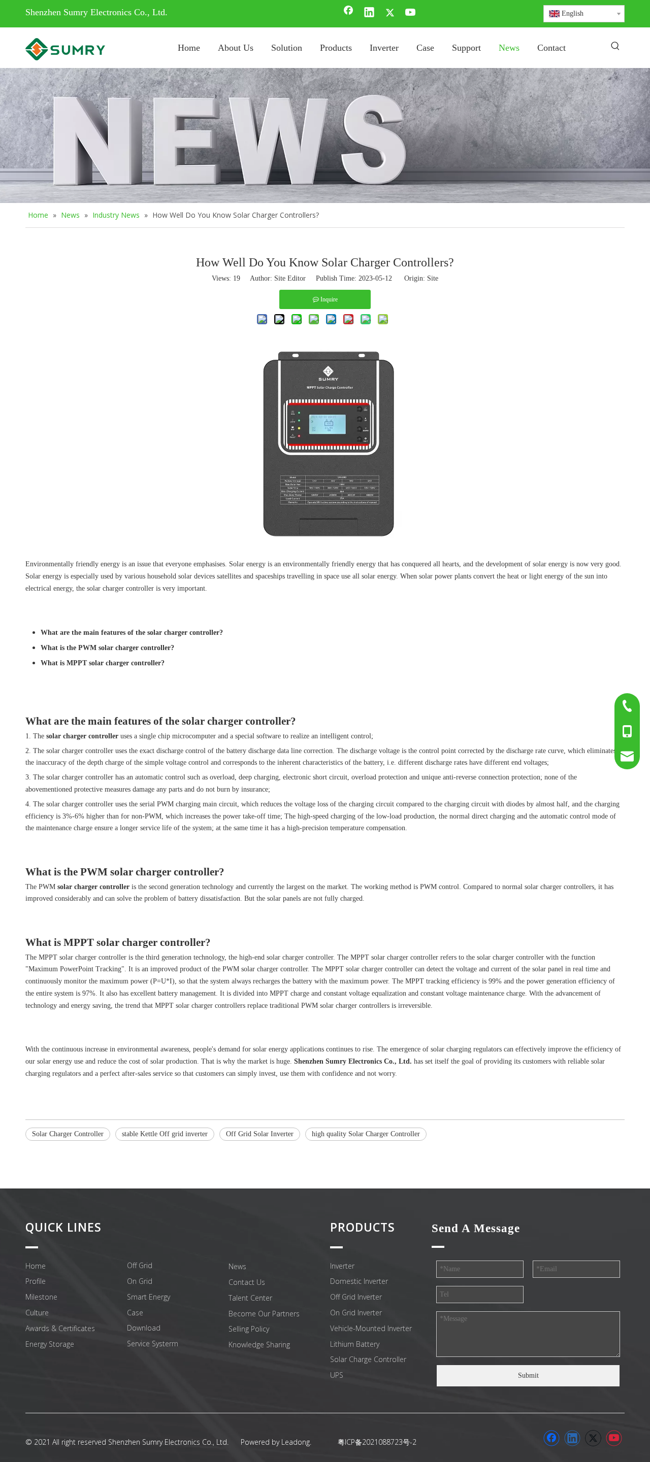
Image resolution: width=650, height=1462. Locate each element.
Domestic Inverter (359, 1281)
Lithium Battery (354, 1344)
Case (135, 1312)
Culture (37, 1312)
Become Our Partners (264, 1313)
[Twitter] (390, 13)
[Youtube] (411, 13)
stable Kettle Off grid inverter (165, 1134)
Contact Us (247, 1282)
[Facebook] (348, 13)
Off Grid (139, 1265)
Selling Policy (249, 1329)
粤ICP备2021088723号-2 (377, 1442)
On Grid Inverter (356, 1312)
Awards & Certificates (60, 1328)
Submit (528, 1375)
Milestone (41, 1297)
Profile (35, 1281)
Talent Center (250, 1298)
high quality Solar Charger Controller (366, 1134)
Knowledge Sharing (259, 1344)
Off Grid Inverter (356, 1297)
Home (35, 1266)
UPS (336, 1375)
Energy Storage (49, 1344)
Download (143, 1328)
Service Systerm (152, 1343)
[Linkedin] (369, 13)
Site (432, 278)
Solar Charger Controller (68, 1134)
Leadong (295, 1442)
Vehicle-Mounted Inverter (371, 1328)
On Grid (139, 1281)
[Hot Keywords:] (615, 47)
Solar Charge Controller (368, 1359)
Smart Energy (148, 1297)
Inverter (342, 1266)
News (237, 1266)
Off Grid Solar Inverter (260, 1134)
